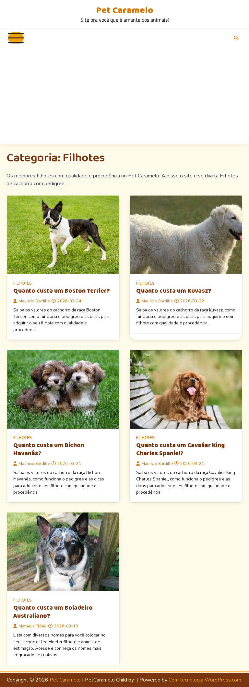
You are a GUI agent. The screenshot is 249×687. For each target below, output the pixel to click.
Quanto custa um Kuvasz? (173, 291)
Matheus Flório (32, 626)
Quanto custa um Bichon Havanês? (48, 449)
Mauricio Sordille (34, 301)
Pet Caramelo (124, 10)
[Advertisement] (124, 95)
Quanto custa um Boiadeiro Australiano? (53, 612)
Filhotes (22, 283)
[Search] (236, 38)
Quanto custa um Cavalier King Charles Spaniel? (180, 449)
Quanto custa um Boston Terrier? (61, 291)
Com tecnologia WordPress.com (205, 679)
